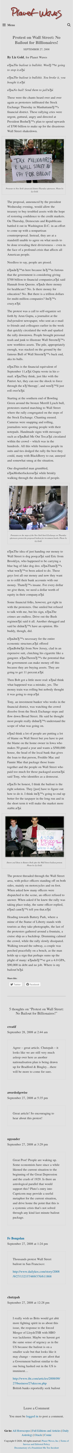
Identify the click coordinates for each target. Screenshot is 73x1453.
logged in (32, 1416)
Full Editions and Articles (46, 1430)
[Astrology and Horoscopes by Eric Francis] (36, 13)
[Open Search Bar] (69, 25)
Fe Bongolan (15, 1238)
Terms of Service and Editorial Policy (46, 1442)
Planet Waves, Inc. (50, 1440)
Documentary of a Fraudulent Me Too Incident (36, 1447)
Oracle (38, 1435)
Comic (48, 1435)
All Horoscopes (21, 1430)
